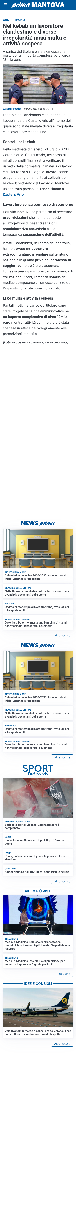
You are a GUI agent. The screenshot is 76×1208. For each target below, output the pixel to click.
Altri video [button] (63, 974)
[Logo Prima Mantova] (38, 5)
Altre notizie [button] (62, 635)
